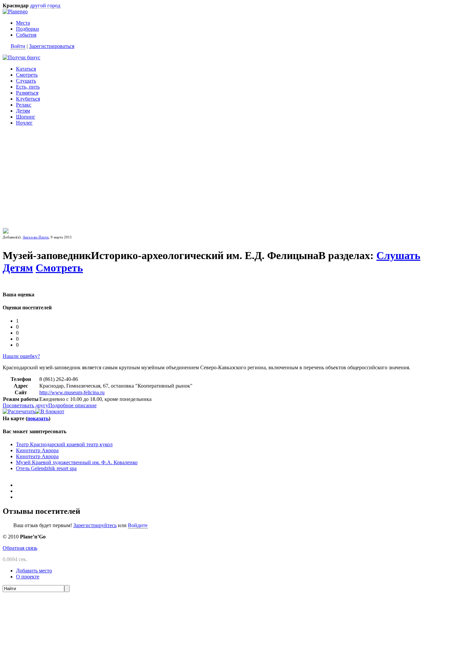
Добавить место (34, 570)
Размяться (27, 93)
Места (23, 23)
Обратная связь (20, 548)
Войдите (138, 525)
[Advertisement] (44, 172)
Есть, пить (28, 87)
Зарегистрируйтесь (95, 525)
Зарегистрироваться (51, 46)
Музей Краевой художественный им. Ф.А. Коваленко (77, 462)
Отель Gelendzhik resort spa (46, 468)
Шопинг (25, 117)
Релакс (23, 105)
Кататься (26, 69)
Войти (18, 46)
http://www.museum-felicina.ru (72, 392)
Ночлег (24, 123)
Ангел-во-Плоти (36, 237)
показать (38, 418)
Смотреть (27, 75)
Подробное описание (72, 405)
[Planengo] (15, 11)
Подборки (27, 29)
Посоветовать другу (25, 405)
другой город (45, 5)
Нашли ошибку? (21, 356)
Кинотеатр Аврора (37, 450)
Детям (23, 111)
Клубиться (28, 99)
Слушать (26, 81)
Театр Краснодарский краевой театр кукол (64, 444)
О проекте (27, 576)
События (26, 35)
